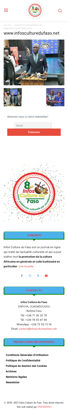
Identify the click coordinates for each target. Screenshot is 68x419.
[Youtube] (46, 276)
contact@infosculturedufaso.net (38, 328)
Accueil (7, 24)
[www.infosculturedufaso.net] (34, 84)
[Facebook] (22, 276)
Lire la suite (26, 266)
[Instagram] (30, 276)
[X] (38, 276)
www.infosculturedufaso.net (28, 24)
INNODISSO (44, 407)
